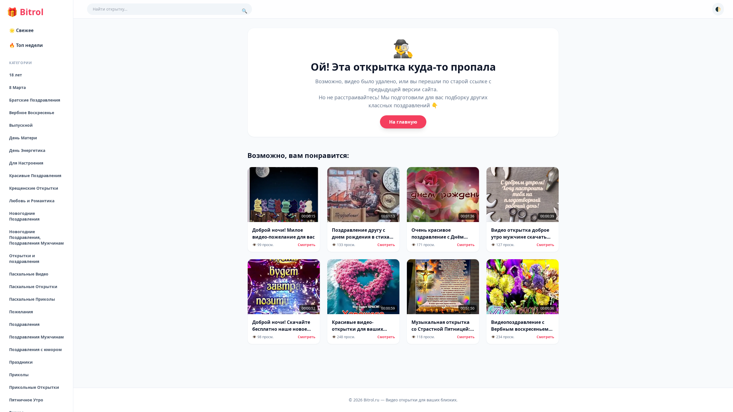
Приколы (19, 374)
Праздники (21, 362)
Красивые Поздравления (35, 175)
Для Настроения (26, 163)
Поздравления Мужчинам (36, 337)
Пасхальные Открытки (33, 286)
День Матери (23, 137)
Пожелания (21, 311)
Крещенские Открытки (33, 188)
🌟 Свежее (21, 30)
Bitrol (25, 12)
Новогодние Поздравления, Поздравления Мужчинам (36, 237)
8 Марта (17, 87)
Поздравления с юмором (35, 349)
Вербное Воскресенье (31, 112)
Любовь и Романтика (31, 200)
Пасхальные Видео (28, 274)
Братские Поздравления (34, 100)
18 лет (15, 75)
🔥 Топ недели (26, 45)
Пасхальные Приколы (32, 299)
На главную (403, 122)
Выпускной (21, 125)
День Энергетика (27, 150)
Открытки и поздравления (24, 258)
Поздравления (24, 324)
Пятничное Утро (26, 400)
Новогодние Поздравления (24, 216)
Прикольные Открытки (34, 387)
